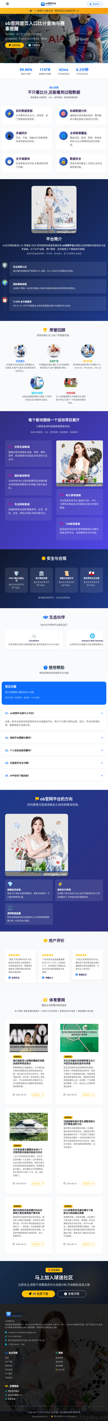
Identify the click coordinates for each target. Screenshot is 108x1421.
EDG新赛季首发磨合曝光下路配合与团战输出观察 (78, 1211)
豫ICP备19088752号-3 (40, 1417)
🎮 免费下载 (40, 1294)
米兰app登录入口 (15, 1395)
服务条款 (59, 1362)
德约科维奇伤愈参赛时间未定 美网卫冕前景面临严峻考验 (27, 1211)
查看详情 (73, 1294)
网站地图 (59, 1365)
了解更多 (35, 45)
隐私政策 (59, 1358)
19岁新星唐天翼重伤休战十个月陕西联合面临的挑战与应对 (27, 1151)
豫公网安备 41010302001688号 (65, 1416)
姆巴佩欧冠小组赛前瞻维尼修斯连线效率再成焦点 (28, 1062)
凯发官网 (11, 1399)
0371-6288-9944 (14, 1336)
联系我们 (8, 1377)
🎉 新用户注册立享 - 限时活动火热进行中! (54, 10)
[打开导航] (7, 4)
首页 (7, 1358)
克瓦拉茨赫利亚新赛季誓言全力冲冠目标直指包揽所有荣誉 (79, 1062)
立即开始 (15, 45)
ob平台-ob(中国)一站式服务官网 (58, 1412)
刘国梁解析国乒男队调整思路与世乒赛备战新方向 (79, 1123)
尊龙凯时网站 (13, 1391)
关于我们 (8, 1373)
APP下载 (8, 1362)
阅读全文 (36, 1094)
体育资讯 (68, 1057)
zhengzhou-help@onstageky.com (22, 1332)
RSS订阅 (61, 1369)
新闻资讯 (17, 1057)
